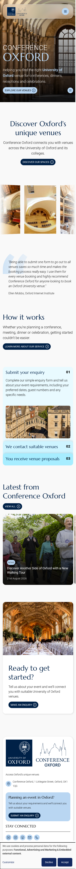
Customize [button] (8, 862)
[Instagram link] (15, 826)
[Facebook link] (22, 826)
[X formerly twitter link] (8, 826)
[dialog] (36, 855)
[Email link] (30, 826)
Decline (46, 862)
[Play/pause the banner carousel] (68, 87)
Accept (62, 862)
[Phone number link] (37, 826)
